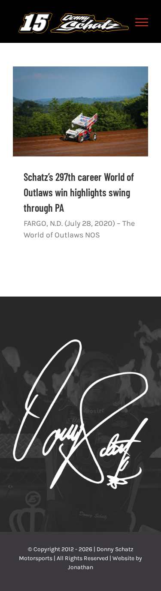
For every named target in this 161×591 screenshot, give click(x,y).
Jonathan (80, 567)
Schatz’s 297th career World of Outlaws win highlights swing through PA (79, 192)
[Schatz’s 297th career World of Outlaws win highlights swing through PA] (80, 111)
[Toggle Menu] (142, 22)
